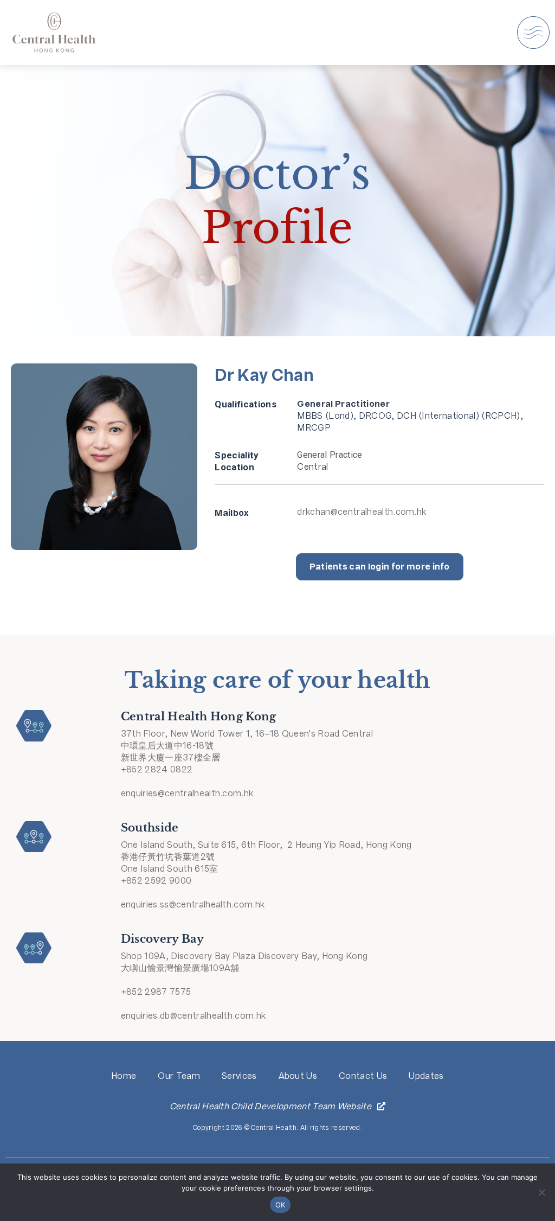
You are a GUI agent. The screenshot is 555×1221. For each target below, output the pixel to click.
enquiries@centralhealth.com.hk (187, 793)
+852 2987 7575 (156, 992)
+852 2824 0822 (156, 769)
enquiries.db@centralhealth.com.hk (193, 1015)
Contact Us (363, 1076)
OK (280, 1204)
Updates (426, 1076)
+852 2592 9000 (156, 880)
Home (123, 1076)
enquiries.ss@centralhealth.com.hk (193, 904)
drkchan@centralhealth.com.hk (361, 511)
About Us (298, 1076)
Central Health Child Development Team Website (270, 1106)
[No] (541, 1192)
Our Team (179, 1076)
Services (239, 1076)
